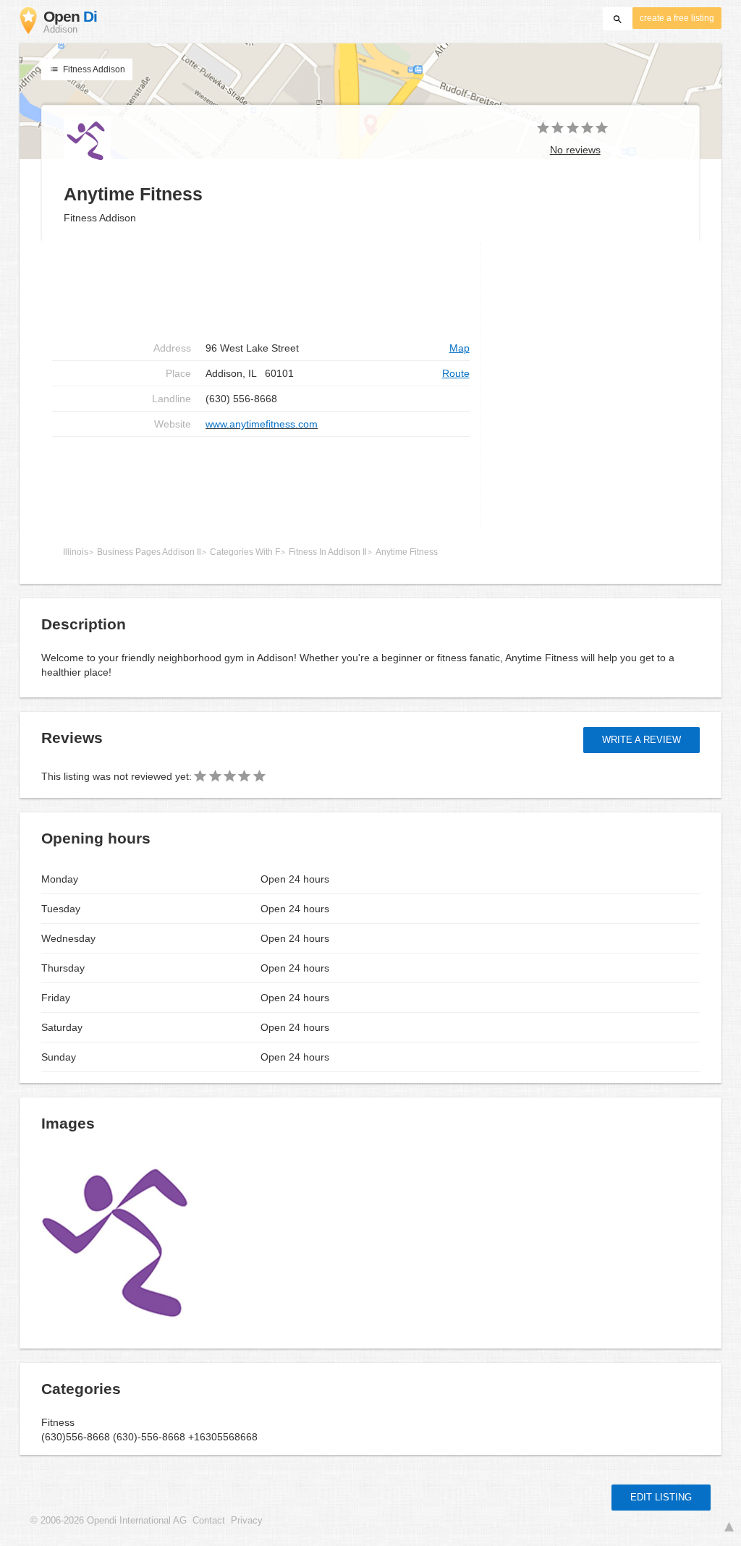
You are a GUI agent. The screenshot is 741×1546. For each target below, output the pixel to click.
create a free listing (677, 18)
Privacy (247, 1521)
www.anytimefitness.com (262, 424)
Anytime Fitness (407, 552)
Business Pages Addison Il (149, 552)
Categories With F (245, 552)
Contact (208, 1521)
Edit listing (661, 1497)
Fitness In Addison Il (328, 552)
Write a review (641, 739)
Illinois (75, 552)
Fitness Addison (93, 69)
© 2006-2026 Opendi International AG (108, 1521)
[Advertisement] (261, 483)
